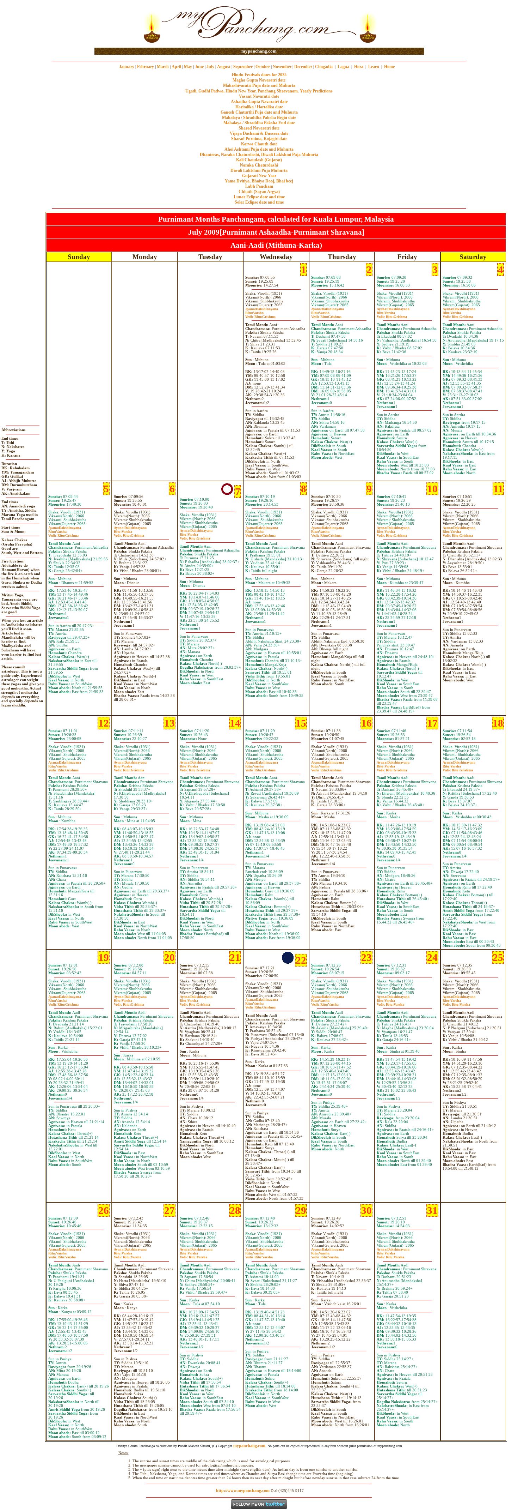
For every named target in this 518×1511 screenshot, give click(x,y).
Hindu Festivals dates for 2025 (259, 74)
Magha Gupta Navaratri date (259, 80)
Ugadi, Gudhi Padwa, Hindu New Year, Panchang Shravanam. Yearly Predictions (259, 91)
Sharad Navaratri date (259, 128)
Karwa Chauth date (259, 144)
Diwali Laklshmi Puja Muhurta (259, 170)
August (223, 66)
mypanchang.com (259, 51)
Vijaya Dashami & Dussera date (259, 133)
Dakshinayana (261, 309)
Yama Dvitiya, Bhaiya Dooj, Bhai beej (259, 181)
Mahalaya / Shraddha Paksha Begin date (259, 117)
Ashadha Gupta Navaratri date (259, 101)
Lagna (343, 66)
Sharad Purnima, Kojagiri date (259, 138)
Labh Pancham (259, 186)
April (176, 66)
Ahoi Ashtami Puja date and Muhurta (259, 149)
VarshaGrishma (260, 315)
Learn (373, 66)
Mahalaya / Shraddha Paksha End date (259, 122)
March (163, 66)
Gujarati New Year (259, 175)
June (199, 66)
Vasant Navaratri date (259, 96)
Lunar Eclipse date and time (259, 196)
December (303, 66)
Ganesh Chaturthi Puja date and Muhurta (259, 112)
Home (389, 66)
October (262, 66)
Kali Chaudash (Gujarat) (259, 159)
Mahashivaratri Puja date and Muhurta (259, 85)
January (126, 66)
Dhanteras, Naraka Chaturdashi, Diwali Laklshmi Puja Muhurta (259, 154)
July (210, 66)
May (188, 66)
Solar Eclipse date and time (259, 202)
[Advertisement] (117, 24)
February (145, 66)
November (282, 66)
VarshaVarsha (325, 1002)
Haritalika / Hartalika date (259, 106)
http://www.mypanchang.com (243, 1490)
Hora (358, 66)
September (243, 66)
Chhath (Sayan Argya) (259, 191)
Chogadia (324, 66)
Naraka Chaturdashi (259, 165)
